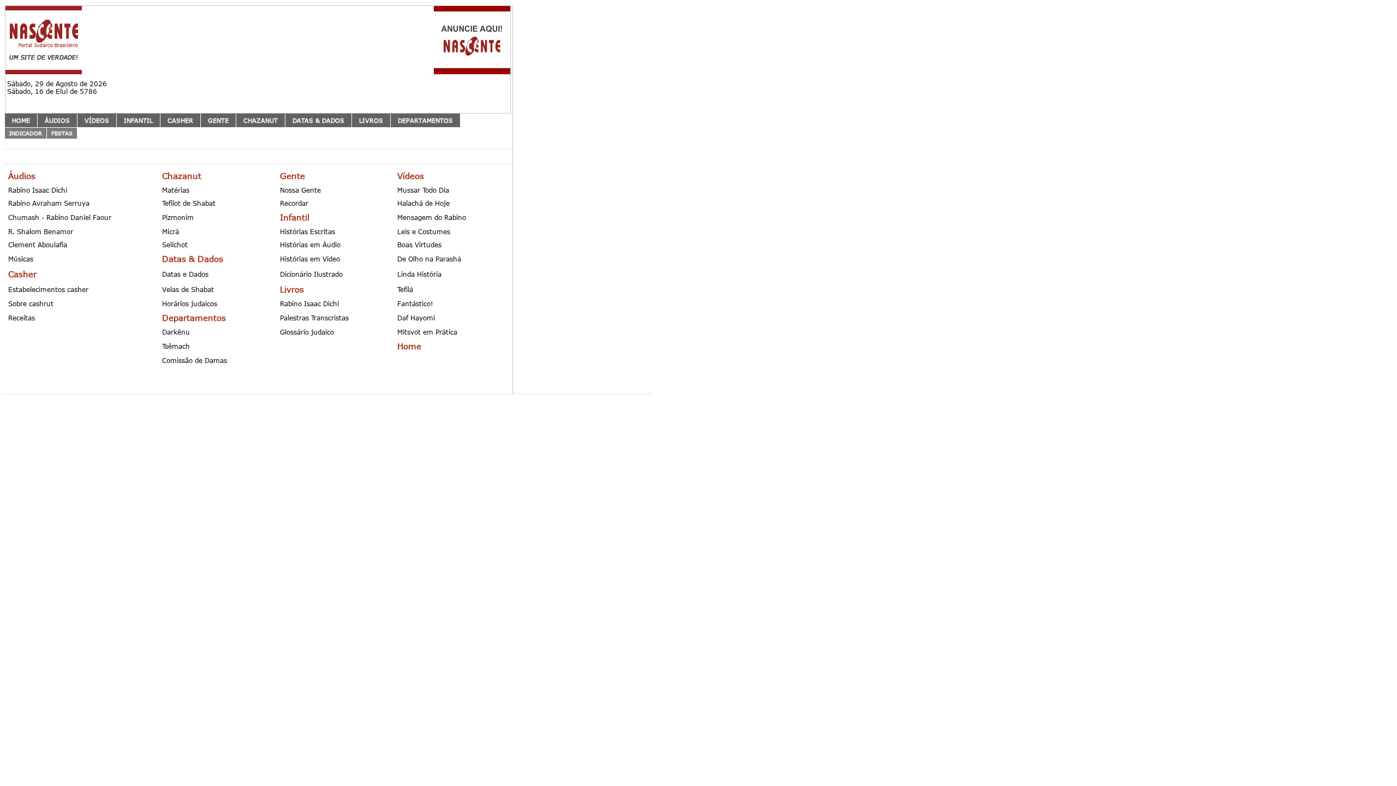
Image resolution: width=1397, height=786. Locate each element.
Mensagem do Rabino (431, 217)
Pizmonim (178, 217)
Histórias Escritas (307, 231)
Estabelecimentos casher (48, 289)
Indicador (25, 133)
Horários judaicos (189, 303)
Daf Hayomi (416, 317)
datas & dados (318, 120)
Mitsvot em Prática (427, 332)
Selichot (175, 244)
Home (21, 120)
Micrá (170, 231)
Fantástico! (415, 303)
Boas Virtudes (419, 244)
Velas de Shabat (188, 289)
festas (62, 133)
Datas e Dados (185, 274)
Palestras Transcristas (314, 317)
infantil (138, 120)
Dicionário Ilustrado (311, 274)
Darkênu (176, 332)
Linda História (419, 274)
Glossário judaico (307, 332)
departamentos (425, 120)
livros (371, 120)
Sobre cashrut (30, 303)
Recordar (294, 203)
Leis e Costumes (423, 231)
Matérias (175, 190)
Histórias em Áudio (310, 244)
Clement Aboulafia (37, 244)
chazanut (260, 120)
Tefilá (405, 289)
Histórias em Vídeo (310, 259)
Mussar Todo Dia (423, 190)
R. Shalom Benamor (40, 231)
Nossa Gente (300, 190)
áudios (57, 120)
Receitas (21, 317)
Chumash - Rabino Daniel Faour (59, 217)
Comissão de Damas (194, 360)
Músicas (20, 259)
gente (218, 120)
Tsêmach (176, 346)
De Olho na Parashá (429, 259)
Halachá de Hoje (423, 203)
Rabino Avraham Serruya (48, 203)
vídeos (97, 120)
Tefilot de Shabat (189, 203)
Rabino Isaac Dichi (37, 190)
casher (180, 120)
